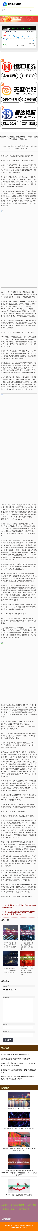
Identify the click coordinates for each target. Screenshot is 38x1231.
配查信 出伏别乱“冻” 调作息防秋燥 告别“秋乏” (16, 1054)
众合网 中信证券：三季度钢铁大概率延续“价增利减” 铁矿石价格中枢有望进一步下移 (18, 1077)
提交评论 (8, 1040)
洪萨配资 (4, 1205)
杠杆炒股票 (31, 1205)
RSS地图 (23, 1225)
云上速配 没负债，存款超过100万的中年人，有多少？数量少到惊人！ (18, 913)
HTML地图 (29, 1225)
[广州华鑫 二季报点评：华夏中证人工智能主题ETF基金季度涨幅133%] (19, 1139)
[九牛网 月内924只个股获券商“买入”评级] (19, 1186)
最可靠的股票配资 (17, 1205)
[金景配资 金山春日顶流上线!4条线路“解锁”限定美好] (10, 958)
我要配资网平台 (23, 1209)
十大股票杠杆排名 (8, 1209)
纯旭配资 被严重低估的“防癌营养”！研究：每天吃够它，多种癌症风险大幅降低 (18, 1064)
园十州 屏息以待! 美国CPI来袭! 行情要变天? (15, 1059)
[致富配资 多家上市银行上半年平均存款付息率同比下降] (10, 932)
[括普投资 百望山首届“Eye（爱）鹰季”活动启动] (19, 1119)
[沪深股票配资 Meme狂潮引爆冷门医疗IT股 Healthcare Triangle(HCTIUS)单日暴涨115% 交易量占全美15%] (19, 1161)
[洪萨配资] (12, 4)
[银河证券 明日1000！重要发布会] (19, 1099)
